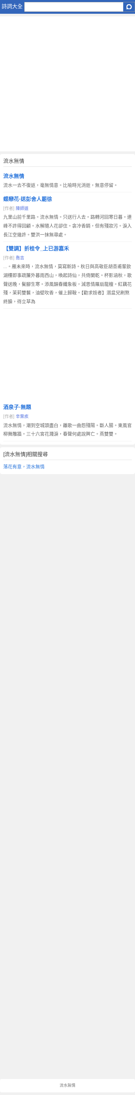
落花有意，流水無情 (24, 466)
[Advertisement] (67, 83)
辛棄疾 (22, 416)
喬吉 (20, 257)
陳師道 (22, 208)
